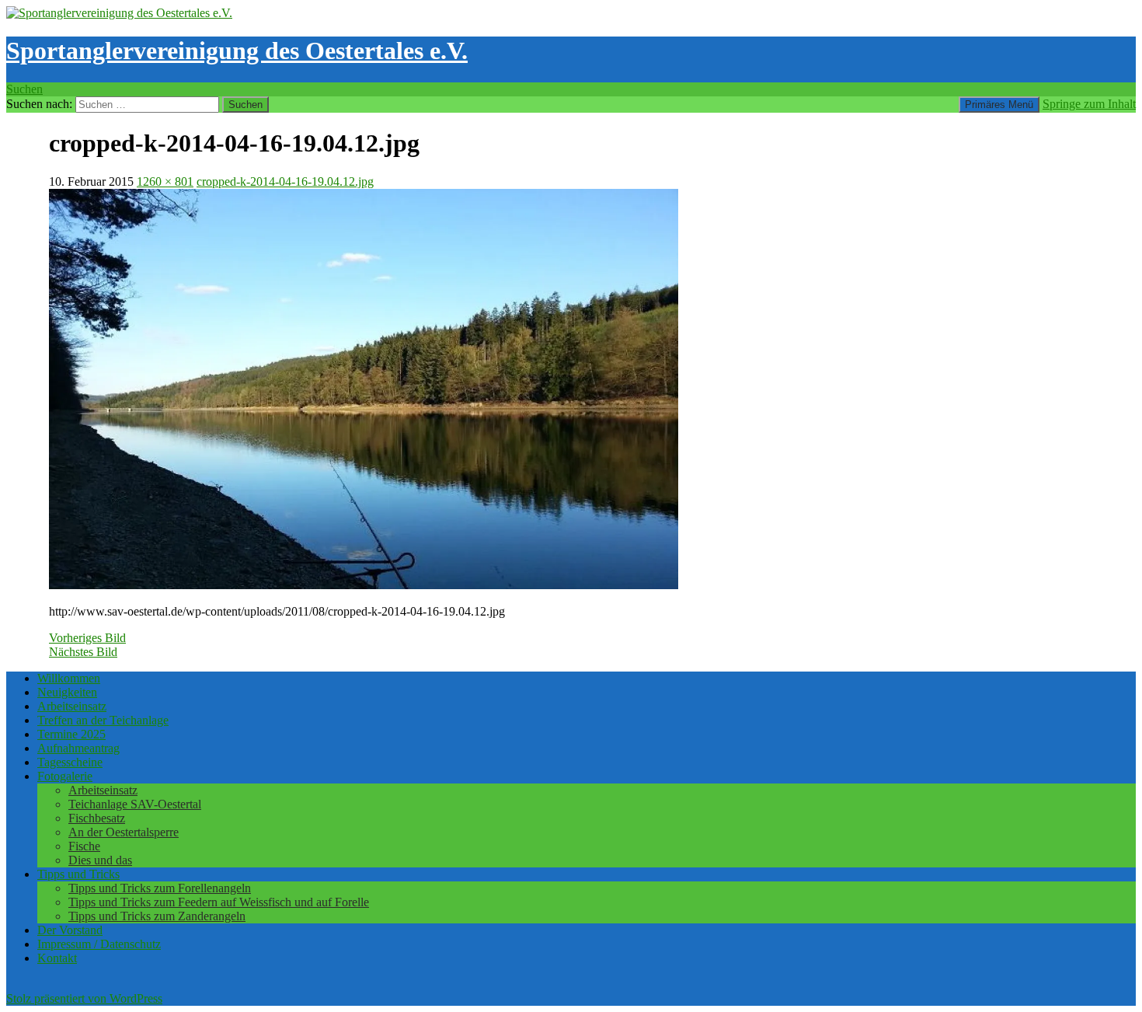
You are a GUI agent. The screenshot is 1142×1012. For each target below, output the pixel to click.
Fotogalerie (64, 776)
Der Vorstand (70, 930)
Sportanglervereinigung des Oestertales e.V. (237, 51)
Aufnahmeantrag (78, 748)
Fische (84, 846)
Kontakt (57, 958)
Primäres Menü (999, 104)
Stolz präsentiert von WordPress (84, 998)
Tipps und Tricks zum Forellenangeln (159, 888)
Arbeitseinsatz (71, 706)
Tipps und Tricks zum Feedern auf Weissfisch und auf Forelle (218, 902)
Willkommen (68, 678)
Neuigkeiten (67, 692)
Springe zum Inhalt (1089, 103)
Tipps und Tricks (78, 874)
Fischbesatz (96, 818)
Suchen (24, 89)
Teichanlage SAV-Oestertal (134, 804)
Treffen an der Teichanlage (103, 720)
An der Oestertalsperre (123, 832)
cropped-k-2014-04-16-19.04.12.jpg (285, 181)
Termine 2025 (71, 734)
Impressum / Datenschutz (99, 944)
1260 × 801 (165, 181)
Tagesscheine (70, 762)
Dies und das (100, 860)
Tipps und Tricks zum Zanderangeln (156, 916)
